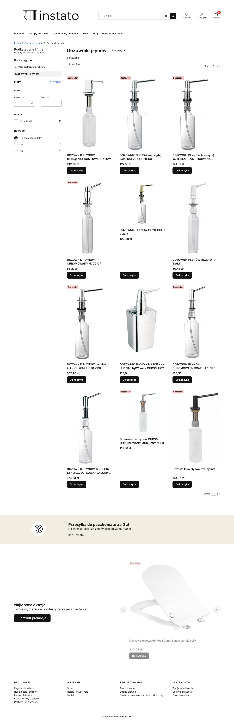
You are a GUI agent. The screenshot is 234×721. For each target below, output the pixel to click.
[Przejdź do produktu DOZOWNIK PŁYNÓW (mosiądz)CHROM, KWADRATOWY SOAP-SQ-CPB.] (90, 113)
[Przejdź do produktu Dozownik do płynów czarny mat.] (196, 427)
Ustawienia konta (182, 691)
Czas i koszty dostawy (27, 698)
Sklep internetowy (116, 716)
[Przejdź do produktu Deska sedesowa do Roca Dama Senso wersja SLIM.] (169, 598)
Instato (17, 43)
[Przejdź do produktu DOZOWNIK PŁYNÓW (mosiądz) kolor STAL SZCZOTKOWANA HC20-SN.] (196, 113)
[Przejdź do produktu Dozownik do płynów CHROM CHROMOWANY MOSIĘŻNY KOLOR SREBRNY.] (143, 412)
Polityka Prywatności (26, 701)
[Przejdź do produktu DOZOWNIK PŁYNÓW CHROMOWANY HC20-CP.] (90, 217)
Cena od (19, 97)
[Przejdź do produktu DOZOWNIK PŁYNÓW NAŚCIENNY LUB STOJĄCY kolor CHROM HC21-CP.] (143, 322)
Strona (207, 66)
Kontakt (71, 695)
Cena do (45, 97)
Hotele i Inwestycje (77, 691)
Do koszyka (76, 170)
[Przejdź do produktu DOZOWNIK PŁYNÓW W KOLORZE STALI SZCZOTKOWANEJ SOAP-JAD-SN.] (90, 427)
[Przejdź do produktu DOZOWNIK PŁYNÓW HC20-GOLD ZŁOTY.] (143, 203)
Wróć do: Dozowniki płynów (31, 67)
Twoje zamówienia (183, 688)
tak (21, 144)
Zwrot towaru (127, 688)
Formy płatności (23, 695)
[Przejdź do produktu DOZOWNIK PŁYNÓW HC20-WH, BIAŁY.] (196, 217)
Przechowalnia (181, 695)
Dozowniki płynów (34, 43)
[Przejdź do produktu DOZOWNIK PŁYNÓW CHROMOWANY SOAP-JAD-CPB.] (196, 322)
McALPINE (26, 121)
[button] (173, 16)
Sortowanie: (73, 57)
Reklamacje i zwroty (25, 691)
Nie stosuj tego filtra (31, 137)
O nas (70, 688)
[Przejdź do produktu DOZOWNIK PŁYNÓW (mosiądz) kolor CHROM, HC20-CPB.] (90, 322)
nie (21, 150)
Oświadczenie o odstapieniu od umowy (142, 695)
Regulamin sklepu (24, 688)
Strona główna (128, 691)
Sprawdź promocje (32, 618)
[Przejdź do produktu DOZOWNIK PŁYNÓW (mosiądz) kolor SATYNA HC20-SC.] (143, 113)
